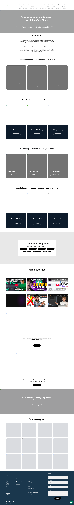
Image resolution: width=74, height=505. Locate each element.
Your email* (50, 485)
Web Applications (51, 8)
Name (49, 475)
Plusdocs (7, 487)
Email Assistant (47, 251)
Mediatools (30, 481)
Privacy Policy (30, 494)
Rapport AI (18, 475)
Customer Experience (31, 482)
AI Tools (33, 4)
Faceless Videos (34, 6)
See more (12, 85)
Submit (57, 498)
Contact (43, 4)
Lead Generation (30, 477)
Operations (30, 480)
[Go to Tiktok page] (11, 501)
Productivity (32, 248)
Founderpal (18, 479)
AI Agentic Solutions (34, 8)
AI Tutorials (25, 6)
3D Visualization (43, 8)
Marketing (23, 248)
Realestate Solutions (20, 481)
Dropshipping (59, 4)
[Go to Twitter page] (13, 501)
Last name (50, 480)
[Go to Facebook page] (6, 501)
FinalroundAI (8, 476)
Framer (7, 482)
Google (48, 6)
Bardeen (7, 480)
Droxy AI (7, 484)
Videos (41, 248)
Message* (49, 490)
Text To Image (26, 251)
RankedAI (7, 477)
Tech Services (41, 6)
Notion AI (7, 481)
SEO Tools (55, 6)
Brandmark (8, 478)
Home (20, 4)
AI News (48, 4)
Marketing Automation (23, 8)
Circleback (17, 478)
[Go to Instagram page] (9, 501)
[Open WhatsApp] (71, 502)
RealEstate (53, 4)
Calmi (7, 486)
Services (65, 4)
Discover (37, 405)
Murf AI (7, 483)
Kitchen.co (8, 475)
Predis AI (7, 494)
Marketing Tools (26, 4)
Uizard (7, 492)
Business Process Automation (61, 8)
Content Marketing (31, 475)
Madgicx (7, 485)
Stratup (17, 477)
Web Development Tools (17, 6)
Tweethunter (8, 493)
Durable (7, 479)
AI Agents (38, 4)
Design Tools (62, 6)
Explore (37, 345)
